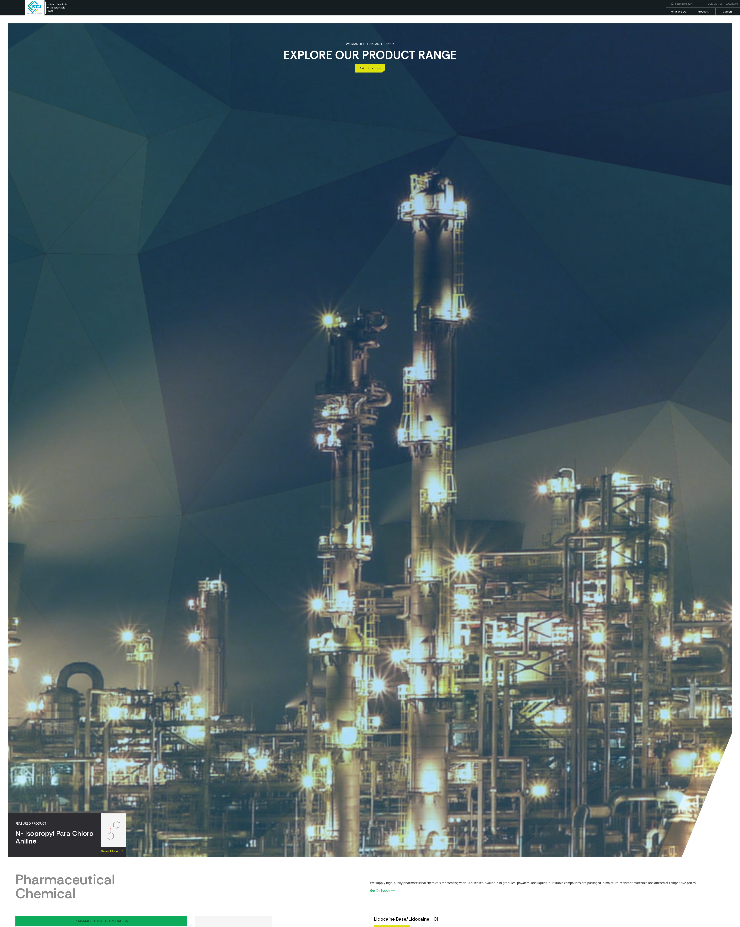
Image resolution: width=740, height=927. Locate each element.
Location (732, 3)
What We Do (678, 11)
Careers (727, 11)
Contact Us (715, 3)
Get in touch (367, 68)
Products (703, 11)
